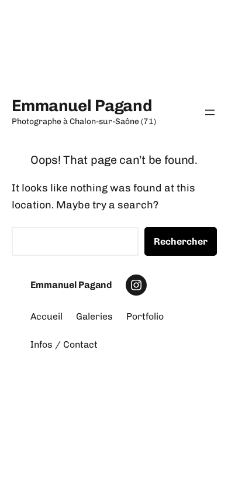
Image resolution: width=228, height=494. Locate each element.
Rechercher (181, 241)
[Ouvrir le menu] (210, 112)
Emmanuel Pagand (82, 105)
